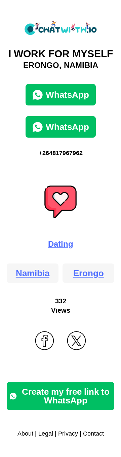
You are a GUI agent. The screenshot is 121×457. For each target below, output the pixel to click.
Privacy (68, 433)
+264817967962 (61, 153)
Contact (93, 433)
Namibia (32, 273)
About (25, 433)
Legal (45, 433)
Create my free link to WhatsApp (66, 396)
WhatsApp (67, 95)
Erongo (88, 273)
